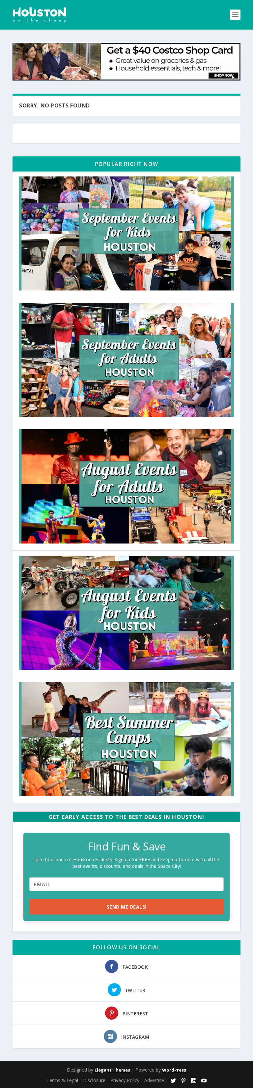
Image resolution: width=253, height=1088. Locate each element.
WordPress (174, 1070)
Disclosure (94, 1080)
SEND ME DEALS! (127, 907)
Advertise (154, 1080)
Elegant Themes (112, 1070)
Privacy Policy (124, 1080)
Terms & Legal (62, 1080)
